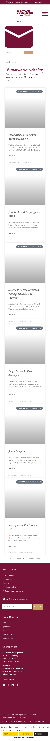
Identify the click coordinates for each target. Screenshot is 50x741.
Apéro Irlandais (16, 451)
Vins (4, 623)
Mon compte (7, 579)
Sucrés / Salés (8, 638)
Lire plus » (12, 156)
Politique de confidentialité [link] (25, 737)
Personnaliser (41, 734)
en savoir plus (38, 2)
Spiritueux (6, 626)
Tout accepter (10, 734)
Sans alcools (7, 634)
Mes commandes (9, 575)
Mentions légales (9, 587)
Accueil (7, 62)
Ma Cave (5, 583)
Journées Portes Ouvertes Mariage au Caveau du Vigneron (23, 294)
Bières (4, 630)
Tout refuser (25, 734)
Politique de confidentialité (12, 591)
